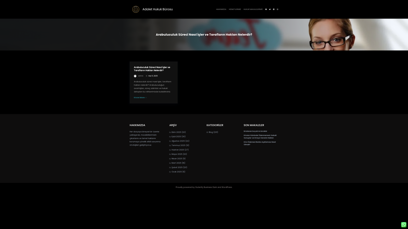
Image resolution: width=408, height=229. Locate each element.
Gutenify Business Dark (206, 187)
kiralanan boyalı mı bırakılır (255, 131)
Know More (139, 97)
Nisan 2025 (177, 158)
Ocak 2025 (177, 171)
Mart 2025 (176, 163)
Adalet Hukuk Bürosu (157, 9)
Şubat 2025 (177, 167)
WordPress (227, 187)
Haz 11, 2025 (153, 76)
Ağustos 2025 (178, 141)
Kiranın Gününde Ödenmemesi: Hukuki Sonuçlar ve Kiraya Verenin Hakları (260, 136)
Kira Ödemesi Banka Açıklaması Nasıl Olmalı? (260, 143)
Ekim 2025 (176, 132)
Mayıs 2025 (177, 154)
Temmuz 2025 (178, 145)
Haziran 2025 (178, 149)
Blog (211, 132)
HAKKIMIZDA (221, 9)
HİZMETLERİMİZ (235, 9)
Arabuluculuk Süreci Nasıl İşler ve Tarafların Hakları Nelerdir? (152, 69)
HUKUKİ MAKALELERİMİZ (253, 9)
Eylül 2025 (176, 136)
